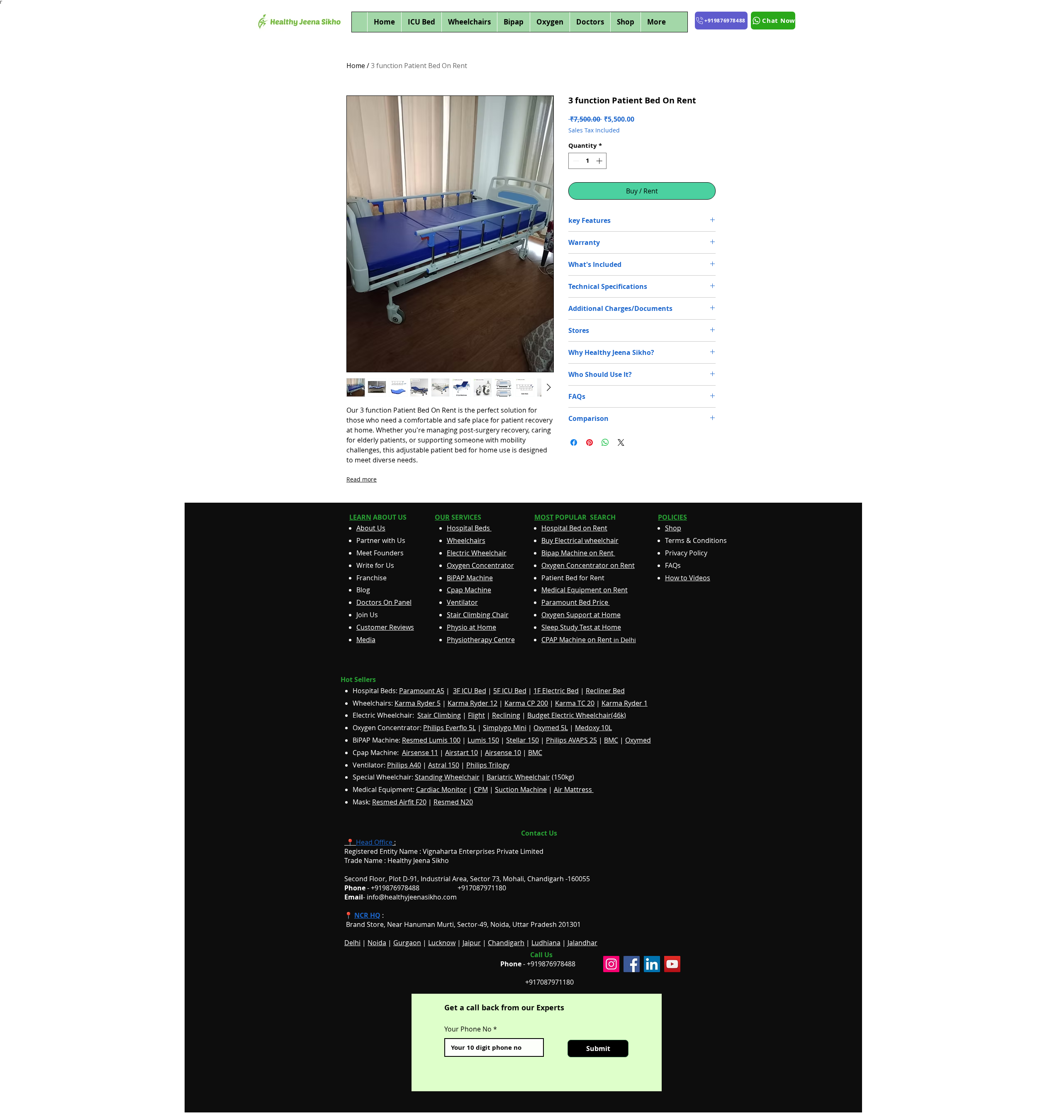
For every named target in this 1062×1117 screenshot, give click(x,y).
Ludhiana (545, 942)
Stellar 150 (522, 740)
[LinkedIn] (652, 964)
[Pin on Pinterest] (589, 442)
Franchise (371, 577)
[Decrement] (575, 161)
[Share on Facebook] (574, 442)
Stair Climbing (439, 715)
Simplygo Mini (504, 727)
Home (355, 65)
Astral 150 (443, 765)
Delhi (352, 942)
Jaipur (472, 942)
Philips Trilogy (487, 765)
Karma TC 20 (574, 703)
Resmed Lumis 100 (431, 740)
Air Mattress (574, 789)
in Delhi (588, 639)
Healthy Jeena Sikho (418, 860)
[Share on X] (621, 442)
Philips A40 (404, 765)
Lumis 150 (483, 740)
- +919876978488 (387, 887)
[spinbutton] (587, 161)
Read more (361, 479)
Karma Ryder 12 (472, 703)
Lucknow (441, 942)
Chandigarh (506, 942)
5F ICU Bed (509, 690)
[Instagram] (611, 964)
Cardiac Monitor (441, 789)
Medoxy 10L (593, 727)
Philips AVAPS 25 (571, 740)
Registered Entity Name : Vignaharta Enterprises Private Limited (443, 851)
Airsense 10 (503, 752)
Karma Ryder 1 (625, 703)
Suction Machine (521, 789)
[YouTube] (672, 964)
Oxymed (638, 740)
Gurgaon (407, 942)
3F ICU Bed (469, 690)
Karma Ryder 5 (418, 703)
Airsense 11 (420, 752)
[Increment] (600, 161)
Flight (476, 715)
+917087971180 (549, 982)
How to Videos (687, 577)
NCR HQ (367, 915)
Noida (377, 942)
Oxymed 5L (550, 727)
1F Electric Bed (556, 690)
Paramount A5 (421, 690)
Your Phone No (468, 1029)
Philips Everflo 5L (449, 727)
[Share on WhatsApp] (605, 442)
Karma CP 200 (526, 703)
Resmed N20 (453, 802)
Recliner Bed (605, 690)
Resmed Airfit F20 (399, 802)
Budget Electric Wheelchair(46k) (576, 715)
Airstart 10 (461, 752)
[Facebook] (632, 964)
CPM (481, 789)
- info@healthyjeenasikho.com (400, 897)
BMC (611, 740)
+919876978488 (551, 963)
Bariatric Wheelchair (518, 777)
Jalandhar (582, 942)
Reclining (506, 715)
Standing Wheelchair (447, 777)
